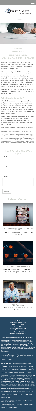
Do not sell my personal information (24, 356)
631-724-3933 (19, 20)
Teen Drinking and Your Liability (18, 266)
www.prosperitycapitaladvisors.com (9, 407)
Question (5, 176)
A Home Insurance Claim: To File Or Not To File (18, 229)
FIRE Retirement (18, 305)
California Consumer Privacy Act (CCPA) (11, 355)
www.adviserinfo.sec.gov (26, 391)
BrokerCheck (30, 337)
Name (5, 156)
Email (5, 166)
